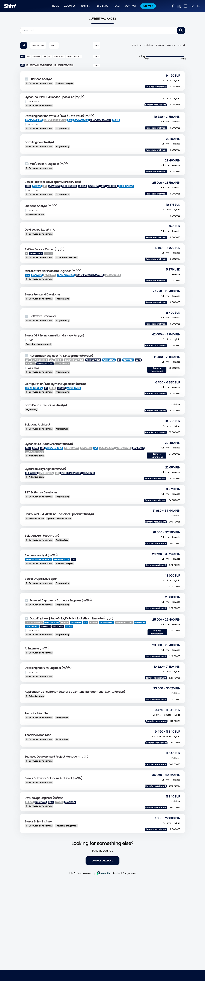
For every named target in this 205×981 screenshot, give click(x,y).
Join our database (102, 860)
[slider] (147, 56)
